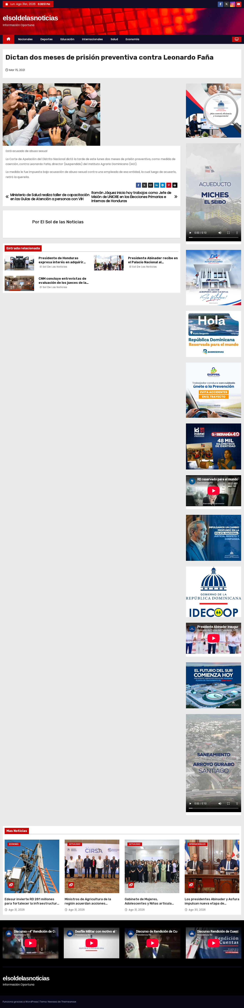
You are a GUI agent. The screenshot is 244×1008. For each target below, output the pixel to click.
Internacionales (92, 39)
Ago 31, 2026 (17, 909)
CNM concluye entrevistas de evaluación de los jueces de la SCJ (62, 283)
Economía (132, 39)
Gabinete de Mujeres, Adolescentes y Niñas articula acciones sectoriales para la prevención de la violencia (148, 905)
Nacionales (25, 39)
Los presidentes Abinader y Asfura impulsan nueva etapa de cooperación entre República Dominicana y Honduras (212, 905)
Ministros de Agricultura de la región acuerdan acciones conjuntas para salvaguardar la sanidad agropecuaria (89, 905)
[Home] (8, 39)
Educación (67, 39)
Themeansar (68, 1001)
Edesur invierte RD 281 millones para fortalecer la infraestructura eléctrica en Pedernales (32, 903)
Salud (114, 39)
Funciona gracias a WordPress (21, 1001)
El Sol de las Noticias (62, 221)
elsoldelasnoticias (30, 18)
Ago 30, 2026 (197, 909)
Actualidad (74, 844)
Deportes (47, 39)
